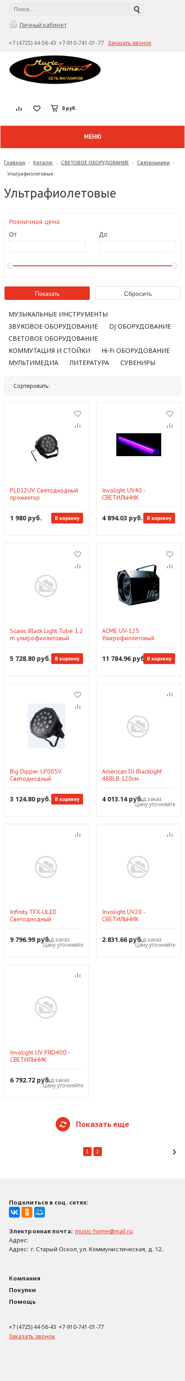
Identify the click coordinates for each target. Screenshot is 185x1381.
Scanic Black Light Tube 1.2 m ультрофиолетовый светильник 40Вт (46, 634)
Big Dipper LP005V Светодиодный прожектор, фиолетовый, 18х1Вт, (44, 775)
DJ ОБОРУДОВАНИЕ (140, 326)
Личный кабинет (42, 25)
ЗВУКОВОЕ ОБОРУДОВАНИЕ (53, 326)
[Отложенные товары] (36, 108)
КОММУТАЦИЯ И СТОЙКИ (49, 350)
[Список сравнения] (19, 108)
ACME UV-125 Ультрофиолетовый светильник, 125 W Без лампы (133, 634)
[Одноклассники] (27, 1212)
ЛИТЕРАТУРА (89, 362)
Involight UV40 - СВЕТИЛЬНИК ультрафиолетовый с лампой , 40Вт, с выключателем (130, 494)
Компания (24, 1278)
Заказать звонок (129, 43)
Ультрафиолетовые (30, 173)
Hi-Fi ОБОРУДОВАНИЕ (135, 350)
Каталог (43, 162)
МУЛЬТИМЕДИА (33, 362)
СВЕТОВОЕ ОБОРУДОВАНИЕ (95, 162)
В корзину (67, 518)
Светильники (153, 162)
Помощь (22, 1301)
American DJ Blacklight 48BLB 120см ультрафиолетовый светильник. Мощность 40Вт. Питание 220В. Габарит (132, 775)
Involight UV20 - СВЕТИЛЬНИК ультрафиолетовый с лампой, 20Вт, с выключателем (130, 915)
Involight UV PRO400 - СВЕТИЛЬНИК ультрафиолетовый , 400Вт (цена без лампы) (46, 1056)
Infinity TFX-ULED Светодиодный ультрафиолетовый (36, 915)
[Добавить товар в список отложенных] (77, 413)
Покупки (22, 1290)
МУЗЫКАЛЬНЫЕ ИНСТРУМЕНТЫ (58, 314)
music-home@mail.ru (104, 1231)
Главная (14, 162)
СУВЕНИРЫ (137, 362)
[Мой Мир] (39, 1212)
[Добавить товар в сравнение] (77, 426)
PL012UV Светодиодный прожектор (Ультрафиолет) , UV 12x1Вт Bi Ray (44, 494)
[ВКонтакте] (14, 1212)
